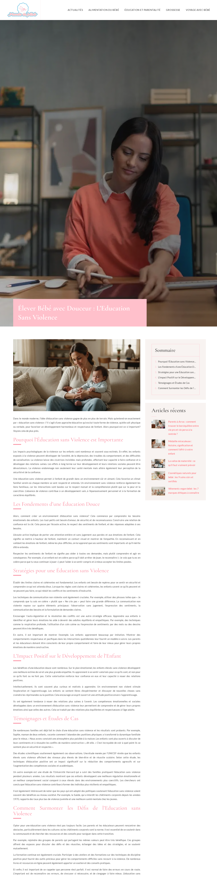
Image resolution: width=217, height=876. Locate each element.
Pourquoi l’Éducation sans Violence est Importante (177, 361)
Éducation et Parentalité (142, 9)
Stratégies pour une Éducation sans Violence (177, 372)
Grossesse (173, 9)
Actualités (75, 9)
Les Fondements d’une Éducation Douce (177, 366)
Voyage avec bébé (198, 9)
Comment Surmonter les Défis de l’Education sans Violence (177, 388)
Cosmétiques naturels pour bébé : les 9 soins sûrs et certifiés (182, 477)
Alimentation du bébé (103, 9)
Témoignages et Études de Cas (174, 382)
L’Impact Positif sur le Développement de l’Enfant (177, 377)
